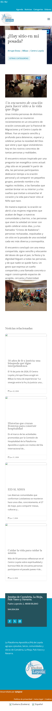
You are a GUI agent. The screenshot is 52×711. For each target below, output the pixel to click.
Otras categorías (18, 58)
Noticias (28, 9)
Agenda (19, 9)
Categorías (38, 9)
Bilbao (25, 50)
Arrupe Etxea (14, 50)
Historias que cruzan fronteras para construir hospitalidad (26, 428)
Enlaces (48, 9)
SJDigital (18, 692)
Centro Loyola (37, 50)
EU (6, 1)
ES (2, 1)
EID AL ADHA (26, 492)
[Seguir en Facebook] (10, 621)
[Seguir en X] (15, 621)
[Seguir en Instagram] (20, 621)
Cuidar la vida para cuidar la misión (26, 552)
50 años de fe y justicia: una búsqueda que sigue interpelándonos (26, 364)
